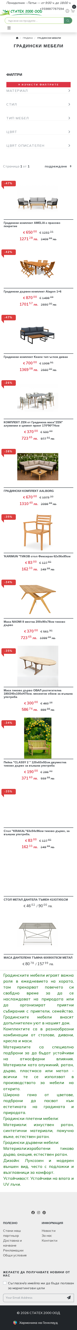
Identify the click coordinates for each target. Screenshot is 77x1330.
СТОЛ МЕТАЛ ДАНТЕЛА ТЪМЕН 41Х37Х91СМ (36, 899)
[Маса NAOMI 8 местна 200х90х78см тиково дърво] (38, 598)
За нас (47, 1235)
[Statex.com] (38, 1203)
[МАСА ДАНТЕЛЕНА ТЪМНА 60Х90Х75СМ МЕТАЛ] (38, 934)
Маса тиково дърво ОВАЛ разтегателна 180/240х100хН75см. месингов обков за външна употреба (38, 694)
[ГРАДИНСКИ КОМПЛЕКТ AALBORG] (38, 467)
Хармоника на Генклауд (38, 1323)
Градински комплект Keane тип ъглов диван (36, 356)
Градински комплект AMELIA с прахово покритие (32, 224)
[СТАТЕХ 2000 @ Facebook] (33, 1213)
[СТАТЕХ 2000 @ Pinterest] (44, 1213)
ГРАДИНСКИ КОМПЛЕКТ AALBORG (29, 491)
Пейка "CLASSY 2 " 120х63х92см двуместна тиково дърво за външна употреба (35, 764)
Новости (48, 1231)
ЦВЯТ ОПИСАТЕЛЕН (25, 145)
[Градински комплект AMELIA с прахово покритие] (38, 199)
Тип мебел (17, 118)
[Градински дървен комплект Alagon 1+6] (38, 267)
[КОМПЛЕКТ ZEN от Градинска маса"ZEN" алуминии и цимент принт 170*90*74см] (38, 398)
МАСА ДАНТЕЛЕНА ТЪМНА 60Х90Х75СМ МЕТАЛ (38, 957)
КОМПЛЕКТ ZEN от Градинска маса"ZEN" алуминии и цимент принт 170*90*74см (33, 424)
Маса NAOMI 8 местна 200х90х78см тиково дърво (34, 623)
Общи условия (14, 1255)
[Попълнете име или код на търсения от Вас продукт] (68, 20)
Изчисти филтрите (40, 84)
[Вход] (66, 11)
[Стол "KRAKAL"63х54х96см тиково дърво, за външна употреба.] (38, 807)
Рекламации (13, 1250)
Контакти (49, 1240)
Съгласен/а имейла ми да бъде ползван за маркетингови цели (41, 1285)
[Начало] (17, 38)
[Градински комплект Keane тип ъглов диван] (38, 333)
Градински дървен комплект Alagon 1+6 (32, 291)
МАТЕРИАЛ (17, 91)
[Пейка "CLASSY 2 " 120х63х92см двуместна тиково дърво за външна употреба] (38, 738)
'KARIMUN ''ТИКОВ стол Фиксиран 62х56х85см (37, 556)
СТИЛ (11, 104)
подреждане (56, 166)
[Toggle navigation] (9, 28)
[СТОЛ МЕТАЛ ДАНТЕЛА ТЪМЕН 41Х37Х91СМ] (38, 876)
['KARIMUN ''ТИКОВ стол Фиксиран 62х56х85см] (38, 532)
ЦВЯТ (11, 132)
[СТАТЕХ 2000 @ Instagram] (38, 1213)
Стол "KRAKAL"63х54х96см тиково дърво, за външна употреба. (37, 832)
